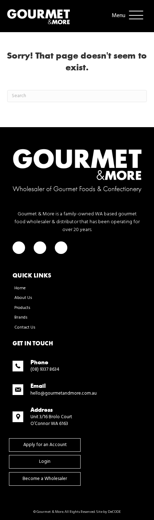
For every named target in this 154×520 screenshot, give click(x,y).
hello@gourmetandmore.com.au (63, 393)
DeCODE (114, 512)
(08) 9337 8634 (44, 369)
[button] (126, 16)
